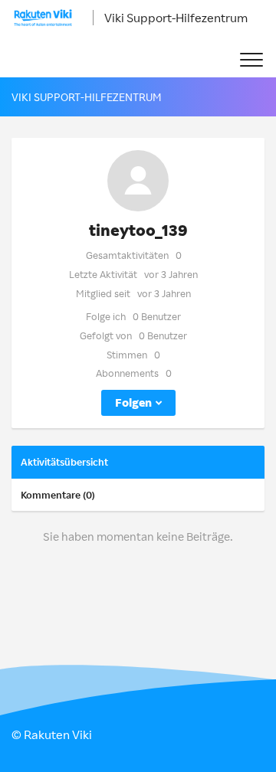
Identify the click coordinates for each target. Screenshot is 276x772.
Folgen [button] (133, 402)
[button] (251, 60)
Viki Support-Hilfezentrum (176, 17)
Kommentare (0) (58, 495)
